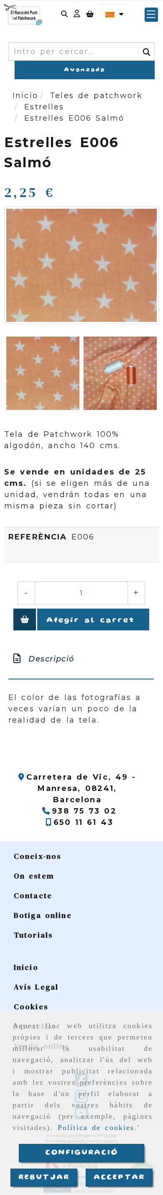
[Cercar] (64, 14)
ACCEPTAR (119, 1177)
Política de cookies (96, 1127)
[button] (77, 14)
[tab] (81, 659)
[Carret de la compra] (90, 14)
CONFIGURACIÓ (81, 1152)
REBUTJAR (43, 1177)
